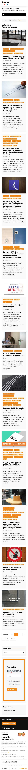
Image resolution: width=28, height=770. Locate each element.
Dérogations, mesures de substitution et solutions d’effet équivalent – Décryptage (12, 108)
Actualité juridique (8, 100)
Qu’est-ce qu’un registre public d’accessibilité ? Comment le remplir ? (12, 464)
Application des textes (9, 102)
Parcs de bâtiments (8, 53)
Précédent (5, 634)
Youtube (5, 4)
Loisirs (12, 51)
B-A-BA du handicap (8, 396)
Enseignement (7, 141)
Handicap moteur (16, 514)
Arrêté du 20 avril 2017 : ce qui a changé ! (13, 306)
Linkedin (7, 4)
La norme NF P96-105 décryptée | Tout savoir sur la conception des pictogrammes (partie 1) (13, 254)
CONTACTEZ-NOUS (9, 723)
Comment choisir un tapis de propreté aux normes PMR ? (14, 57)
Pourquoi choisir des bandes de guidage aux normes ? (13, 409)
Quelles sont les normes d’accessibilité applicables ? (13, 354)
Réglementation (18, 53)
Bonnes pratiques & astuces (17, 48)
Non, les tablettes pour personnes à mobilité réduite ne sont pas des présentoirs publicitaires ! (12, 525)
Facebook (2, 4)
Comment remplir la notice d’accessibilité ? (13, 613)
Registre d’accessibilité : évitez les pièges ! (12, 568)
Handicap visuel (16, 141)
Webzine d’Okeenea (10, 9)
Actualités (6, 48)
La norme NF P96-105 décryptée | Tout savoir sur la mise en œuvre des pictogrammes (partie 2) (13, 204)
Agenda (6, 452)
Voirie (19, 405)
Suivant (13, 638)
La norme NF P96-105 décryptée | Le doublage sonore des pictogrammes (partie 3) (13, 151)
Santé (14, 145)
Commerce (6, 51)
